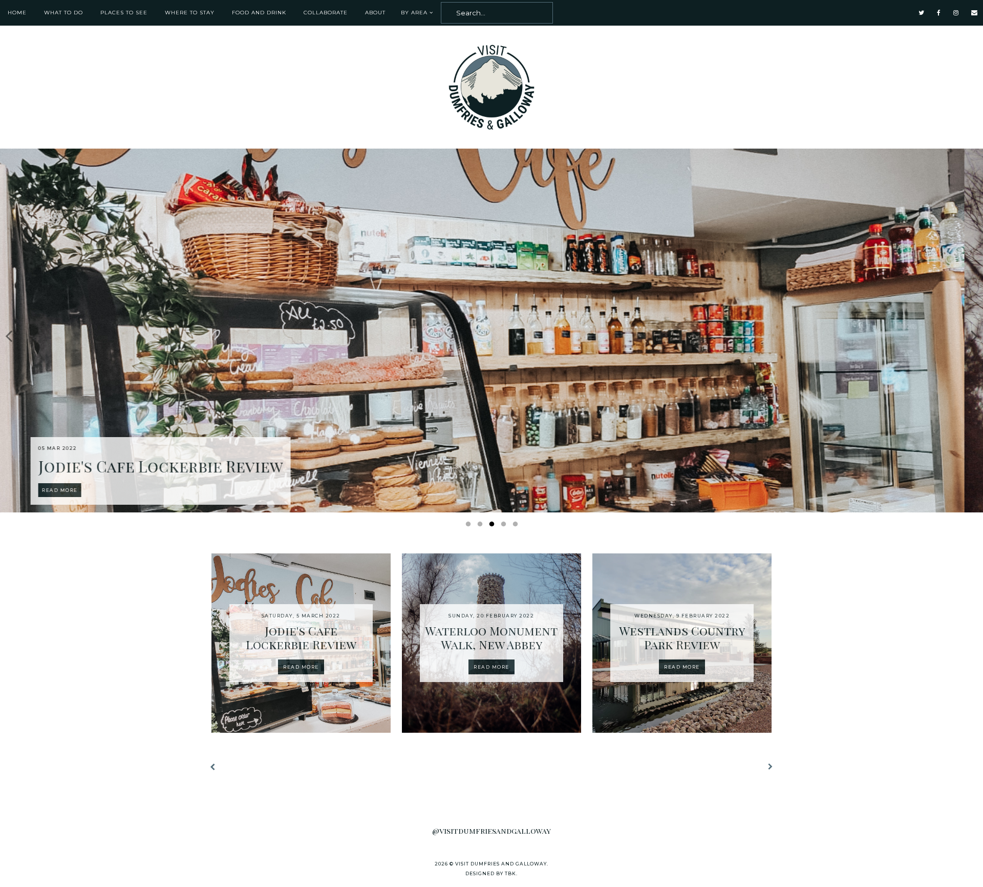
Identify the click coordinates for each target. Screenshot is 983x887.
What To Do (63, 12)
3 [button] (493, 526)
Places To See (123, 12)
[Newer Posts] (214, 768)
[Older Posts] (769, 767)
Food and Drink (259, 12)
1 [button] (470, 526)
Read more (301, 667)
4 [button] (505, 526)
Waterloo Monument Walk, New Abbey (491, 638)
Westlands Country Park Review (682, 638)
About (375, 12)
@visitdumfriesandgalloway (491, 831)
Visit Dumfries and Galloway (501, 864)
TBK (510, 873)
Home (17, 12)
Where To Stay (190, 12)
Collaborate (326, 12)
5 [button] (517, 526)
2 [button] (482, 526)
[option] (491, 330)
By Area (414, 12)
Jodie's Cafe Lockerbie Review (301, 638)
